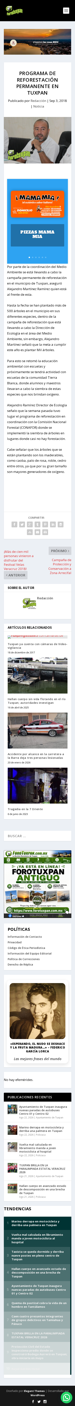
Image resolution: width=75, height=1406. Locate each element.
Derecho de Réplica (20, 964)
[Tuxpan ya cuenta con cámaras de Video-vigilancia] (38, 637)
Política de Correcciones (24, 959)
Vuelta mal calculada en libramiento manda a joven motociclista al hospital (37, 1148)
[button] (66, 1397)
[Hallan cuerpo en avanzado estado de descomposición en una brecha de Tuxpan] (12, 1188)
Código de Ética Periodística (26, 948)
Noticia (38, 106)
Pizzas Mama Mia (37, 234)
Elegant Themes (34, 1391)
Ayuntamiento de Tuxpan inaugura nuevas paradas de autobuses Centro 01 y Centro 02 (43, 1110)
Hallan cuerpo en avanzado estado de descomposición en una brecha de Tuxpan (42, 1189)
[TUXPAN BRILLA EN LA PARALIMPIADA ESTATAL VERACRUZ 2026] (12, 1168)
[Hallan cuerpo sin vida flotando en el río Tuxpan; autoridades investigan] (38, 676)
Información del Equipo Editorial (30, 953)
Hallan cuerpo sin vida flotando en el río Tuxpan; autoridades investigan (37, 700)
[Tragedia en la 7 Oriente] (38, 786)
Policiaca (41, 1134)
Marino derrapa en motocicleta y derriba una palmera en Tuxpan (41, 1129)
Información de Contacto (25, 936)
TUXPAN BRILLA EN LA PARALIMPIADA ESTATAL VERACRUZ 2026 (42, 1168)
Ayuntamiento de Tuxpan (49, 1117)
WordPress (38, 1395)
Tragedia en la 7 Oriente (25, 809)
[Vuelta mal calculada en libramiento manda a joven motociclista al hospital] (12, 1147)
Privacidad (15, 942)
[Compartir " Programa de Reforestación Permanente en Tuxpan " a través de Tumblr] (37, 524)
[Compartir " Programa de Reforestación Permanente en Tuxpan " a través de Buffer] (60, 524)
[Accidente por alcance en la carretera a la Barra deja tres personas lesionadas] (38, 731)
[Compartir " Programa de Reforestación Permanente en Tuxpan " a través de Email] (37, 532)
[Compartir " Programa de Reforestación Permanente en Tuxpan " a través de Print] (45, 532)
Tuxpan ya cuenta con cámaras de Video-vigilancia (38, 645)
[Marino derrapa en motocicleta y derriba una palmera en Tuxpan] (12, 1130)
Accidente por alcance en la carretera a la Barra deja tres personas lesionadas (36, 755)
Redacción (38, 100)
